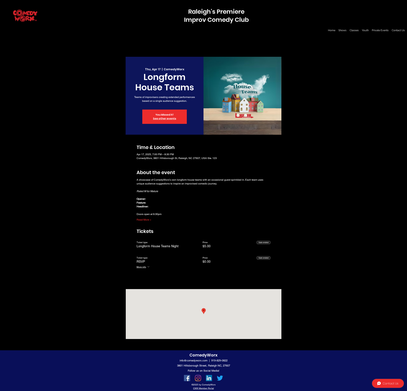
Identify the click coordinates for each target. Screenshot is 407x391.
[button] (342, 30)
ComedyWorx (203, 355)
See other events (164, 118)
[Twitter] (220, 378)
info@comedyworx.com (193, 360)
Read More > (144, 219)
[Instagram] (198, 378)
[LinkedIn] (209, 378)
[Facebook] (187, 378)
